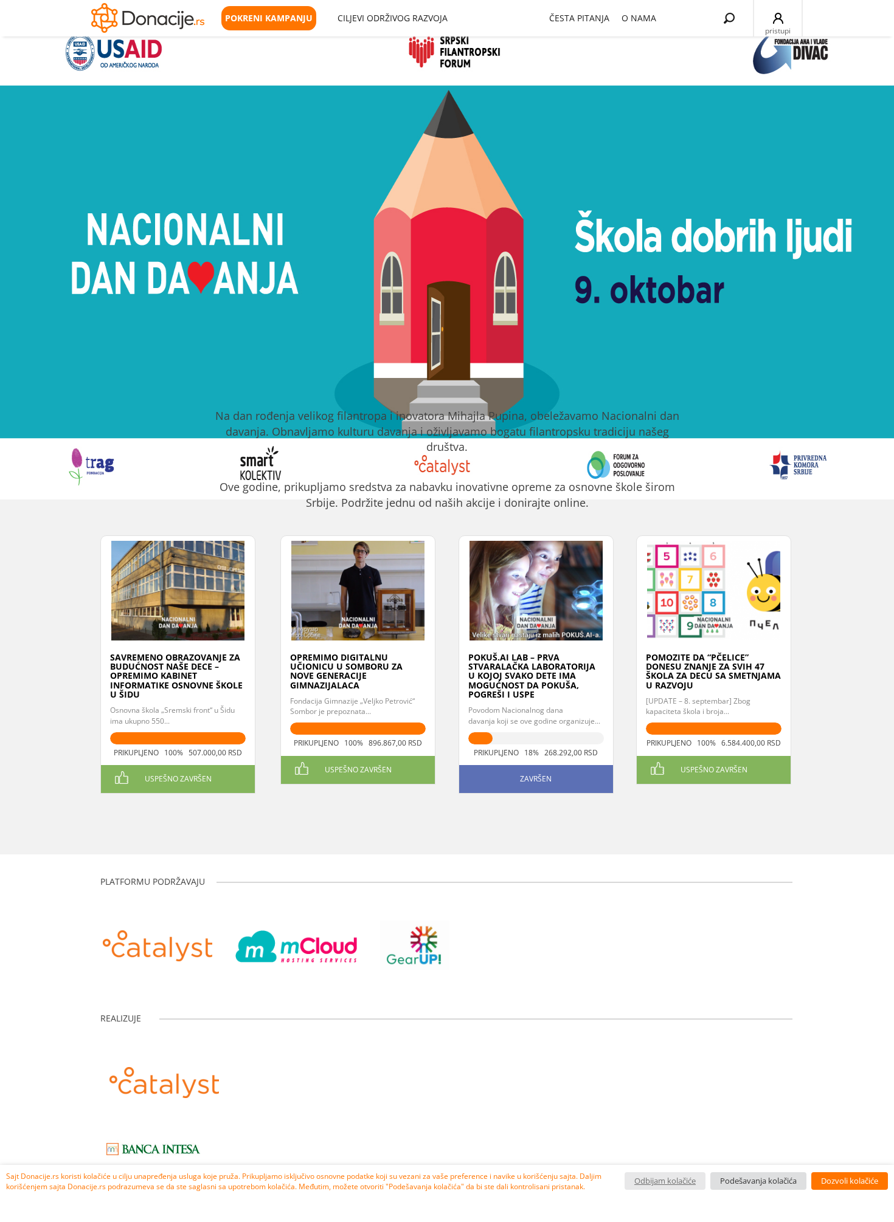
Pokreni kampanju (269, 18)
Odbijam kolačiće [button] (665, 1180)
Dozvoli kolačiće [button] (849, 1180)
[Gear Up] (415, 939)
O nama (639, 18)
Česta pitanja (579, 18)
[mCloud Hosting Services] (296, 939)
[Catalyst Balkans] (157, 939)
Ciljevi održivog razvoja (393, 18)
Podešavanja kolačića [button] (758, 1180)
